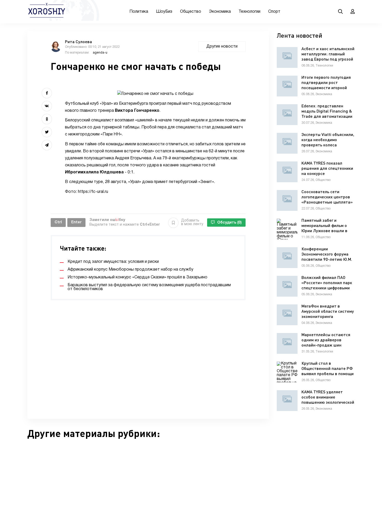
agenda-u (100, 52)
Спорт (274, 12)
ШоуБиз (164, 12)
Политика (138, 12)
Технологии (249, 12)
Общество (190, 12)
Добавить (192, 222)
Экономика (220, 12)
